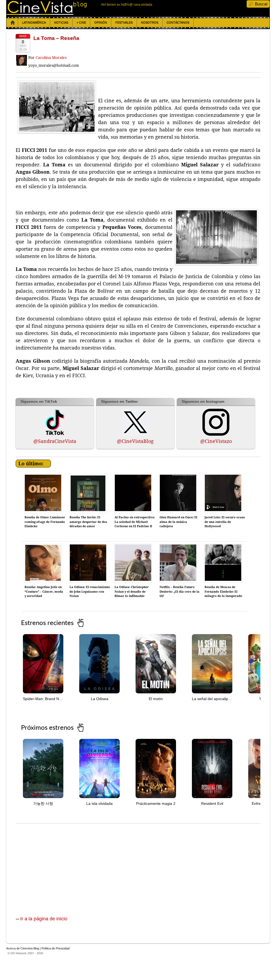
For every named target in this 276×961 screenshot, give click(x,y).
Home (12, 23)
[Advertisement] (138, 864)
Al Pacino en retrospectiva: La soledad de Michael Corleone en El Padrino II (135, 522)
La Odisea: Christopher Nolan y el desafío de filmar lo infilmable (132, 591)
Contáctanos (178, 22)
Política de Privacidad (56, 948)
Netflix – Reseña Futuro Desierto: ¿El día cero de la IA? (179, 591)
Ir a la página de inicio (43, 918)
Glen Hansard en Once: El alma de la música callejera (178, 522)
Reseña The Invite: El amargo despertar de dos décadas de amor (88, 522)
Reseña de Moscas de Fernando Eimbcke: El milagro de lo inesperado (223, 591)
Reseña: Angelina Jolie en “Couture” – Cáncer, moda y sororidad (44, 591)
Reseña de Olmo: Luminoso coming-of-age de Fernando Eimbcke (45, 522)
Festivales (124, 22)
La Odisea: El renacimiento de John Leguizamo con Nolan (90, 591)
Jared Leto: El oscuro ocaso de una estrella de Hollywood (225, 522)
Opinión (100, 22)
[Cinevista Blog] (46, 13)
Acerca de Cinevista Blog (22, 948)
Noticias (61, 22)
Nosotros (149, 22)
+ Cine (81, 22)
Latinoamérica (34, 22)
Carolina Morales (51, 57)
